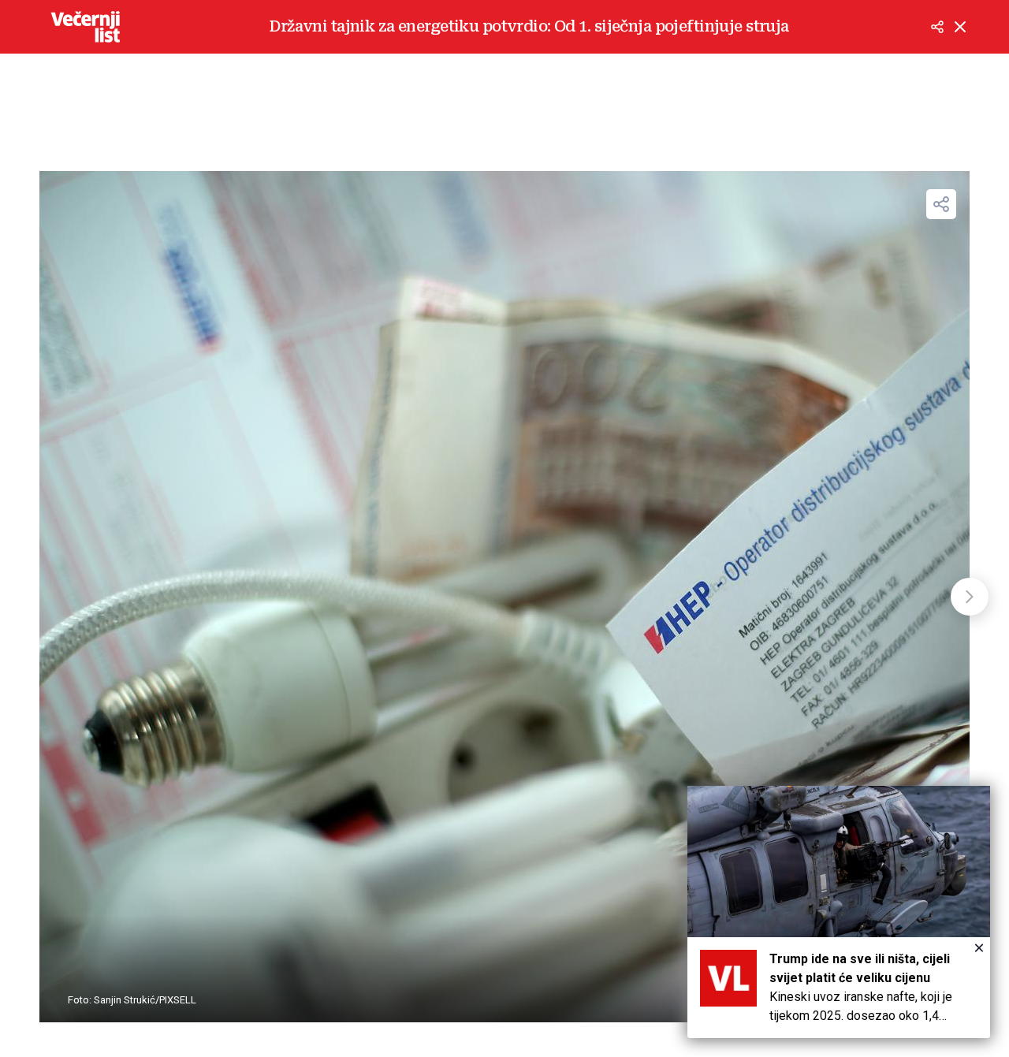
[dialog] (838, 912)
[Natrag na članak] (960, 26)
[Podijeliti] (937, 26)
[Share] (941, 204)
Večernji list (85, 27)
